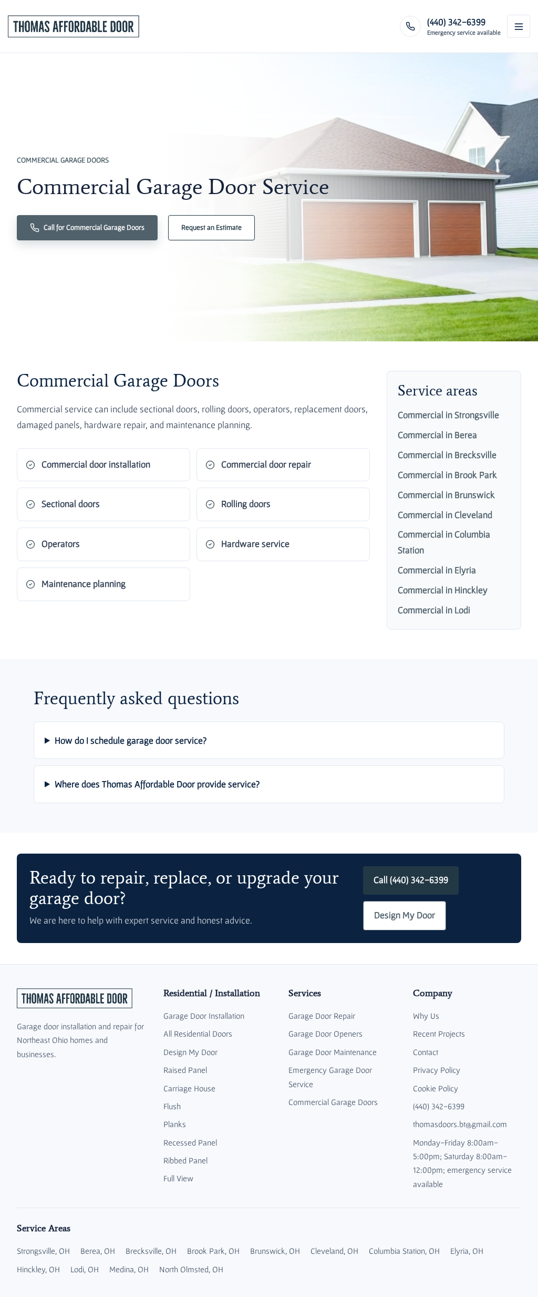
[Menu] (518, 26)
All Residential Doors (197, 1033)
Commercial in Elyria (437, 570)
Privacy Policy (436, 1070)
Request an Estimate (211, 227)
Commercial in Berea (437, 435)
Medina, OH (129, 1269)
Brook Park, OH (213, 1250)
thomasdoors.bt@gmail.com (460, 1124)
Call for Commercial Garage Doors (94, 227)
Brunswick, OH (275, 1250)
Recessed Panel (190, 1142)
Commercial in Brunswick (446, 495)
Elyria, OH (466, 1250)
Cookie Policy (435, 1088)
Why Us (426, 1015)
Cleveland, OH (334, 1250)
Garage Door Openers (325, 1033)
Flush (172, 1106)
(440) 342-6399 (438, 1106)
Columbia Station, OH (404, 1250)
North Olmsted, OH (191, 1269)
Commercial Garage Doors (333, 1102)
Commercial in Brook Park (447, 475)
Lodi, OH (84, 1269)
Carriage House (189, 1088)
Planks (174, 1124)
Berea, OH (97, 1250)
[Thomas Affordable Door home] (73, 26)
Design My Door (404, 915)
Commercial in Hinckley (443, 590)
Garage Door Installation (203, 1015)
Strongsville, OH (43, 1250)
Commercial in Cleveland (445, 515)
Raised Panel (185, 1070)
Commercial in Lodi (434, 610)
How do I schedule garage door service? (130, 740)
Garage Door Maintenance (332, 1052)
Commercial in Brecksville (447, 455)
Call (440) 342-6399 (411, 880)
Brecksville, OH (151, 1250)
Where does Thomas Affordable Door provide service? (157, 783)
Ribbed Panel (185, 1160)
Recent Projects (439, 1033)
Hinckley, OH (38, 1269)
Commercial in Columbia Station (444, 542)
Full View (178, 1178)
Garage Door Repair (321, 1015)
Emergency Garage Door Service (330, 1076)
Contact (425, 1052)
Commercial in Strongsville (448, 415)
